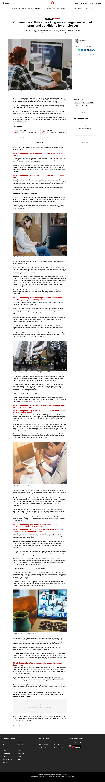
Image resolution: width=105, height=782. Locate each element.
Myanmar (77, 102)
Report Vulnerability (60, 776)
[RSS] (80, 742)
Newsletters (6, 762)
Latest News (22, 8)
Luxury (19, 747)
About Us (41, 742)
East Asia (48, 8)
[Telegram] (82, 51)
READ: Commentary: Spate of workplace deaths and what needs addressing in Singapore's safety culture (38, 299)
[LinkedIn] (93, 51)
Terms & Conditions (43, 776)
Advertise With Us (44, 745)
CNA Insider (21, 745)
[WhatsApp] (79, 51)
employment (90, 102)
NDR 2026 (37, 8)
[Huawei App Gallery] (76, 746)
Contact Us (57, 745)
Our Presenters (43, 747)
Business (5, 745)
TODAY (68, 8)
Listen (85, 8)
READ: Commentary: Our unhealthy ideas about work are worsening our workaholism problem (35, 526)
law (83, 102)
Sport (19, 756)
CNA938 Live (21, 750)
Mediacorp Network (59, 742)
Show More (40, 142)
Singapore (30, 8)
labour (76, 105)
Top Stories (14, 8)
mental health (84, 105)
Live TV (5, 756)
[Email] (90, 51)
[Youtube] (72, 742)
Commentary (56, 8)
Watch (80, 8)
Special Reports (7, 759)
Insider (63, 8)
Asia (43, 8)
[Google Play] (69, 746)
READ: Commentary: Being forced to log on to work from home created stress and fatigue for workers (38, 530)
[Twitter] (88, 51)
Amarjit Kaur (83, 40)
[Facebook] (85, 51)
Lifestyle (74, 8)
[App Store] (70, 746)
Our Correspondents (59, 747)
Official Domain (34, 776)
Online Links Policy (70, 776)
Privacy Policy (52, 776)
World (19, 759)
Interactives (21, 753)
